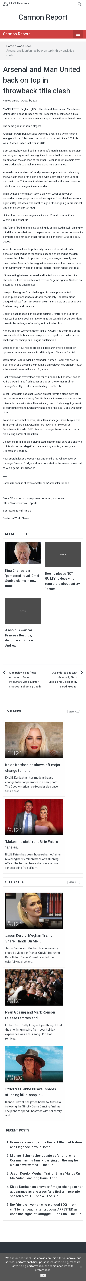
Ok (43, 1275)
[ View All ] (73, 711)
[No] (81, 1267)
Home (10, 46)
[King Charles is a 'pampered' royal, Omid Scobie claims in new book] (23, 552)
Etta (35, 100)
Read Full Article (21, 510)
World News (24, 46)
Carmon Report (43, 17)
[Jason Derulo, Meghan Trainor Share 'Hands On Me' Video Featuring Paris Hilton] (34, 910)
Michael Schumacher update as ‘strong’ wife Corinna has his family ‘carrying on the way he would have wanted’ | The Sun (44, 1160)
